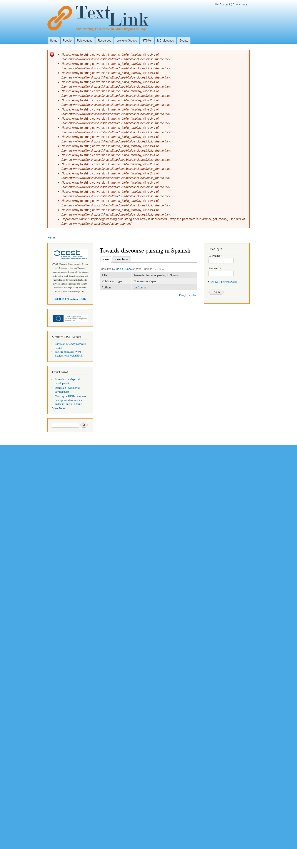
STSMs (147, 40)
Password (215, 268)
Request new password (224, 281)
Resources (104, 40)
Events (183, 40)
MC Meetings (165, 40)
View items (121, 259)
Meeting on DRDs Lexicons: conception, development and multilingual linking (71, 400)
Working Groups (127, 40)
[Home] (100, 18)
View (107, 259)
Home (53, 40)
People (67, 40)
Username (215, 256)
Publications (84, 40)
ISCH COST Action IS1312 (70, 299)
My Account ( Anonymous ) (232, 4)
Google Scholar (187, 295)
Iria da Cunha (124, 269)
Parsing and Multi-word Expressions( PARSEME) (69, 353)
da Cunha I (140, 287)
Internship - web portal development (67, 381)
